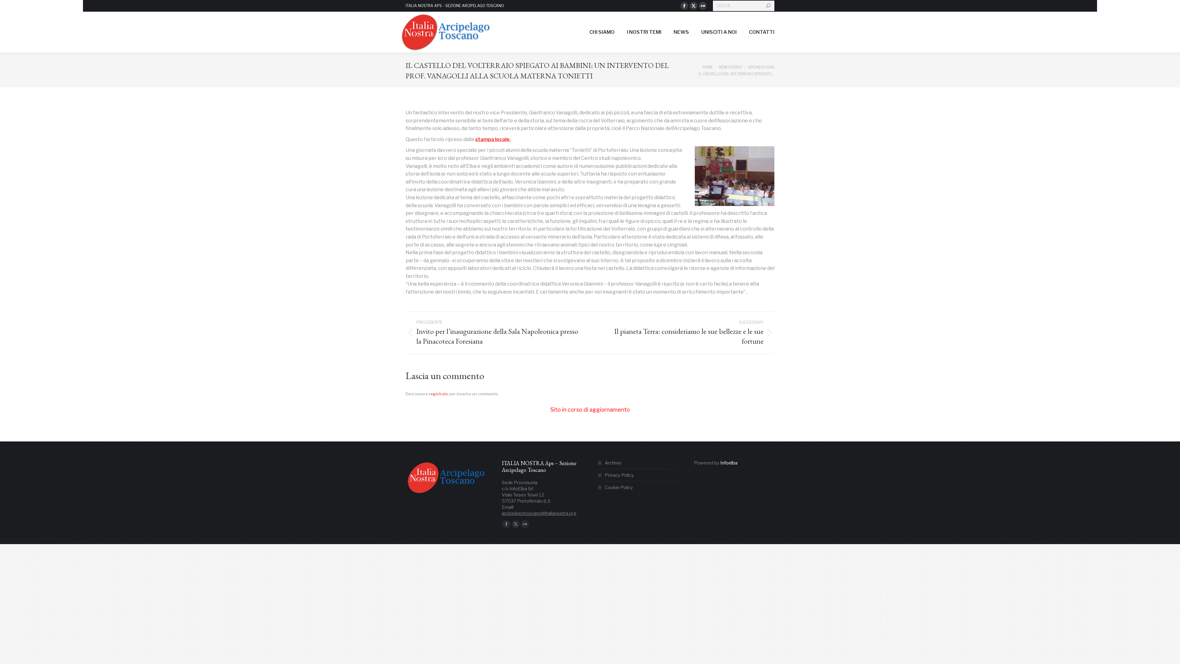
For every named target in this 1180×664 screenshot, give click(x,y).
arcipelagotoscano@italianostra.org (539, 513)
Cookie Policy (619, 487)
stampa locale (492, 139)
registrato (438, 393)
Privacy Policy (619, 475)
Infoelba (729, 463)
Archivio (613, 463)
